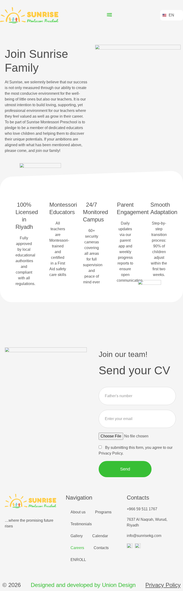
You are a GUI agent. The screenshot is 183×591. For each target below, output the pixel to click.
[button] (109, 15)
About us (78, 512)
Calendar (100, 536)
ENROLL (78, 560)
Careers (77, 548)
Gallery (77, 536)
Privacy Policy (163, 585)
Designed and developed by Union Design (83, 585)
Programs (103, 512)
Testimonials (81, 524)
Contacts (101, 548)
